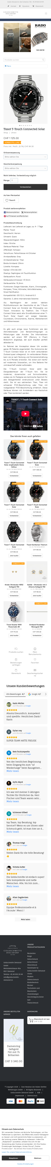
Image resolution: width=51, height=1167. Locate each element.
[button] (11, 200)
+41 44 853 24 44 (38, 2)
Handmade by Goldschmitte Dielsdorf (36, 969)
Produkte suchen (16, 652)
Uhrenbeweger (33, 994)
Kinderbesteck (32, 982)
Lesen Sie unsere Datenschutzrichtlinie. (17, 1152)
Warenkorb (16, 673)
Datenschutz (32, 1096)
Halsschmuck (32, 959)
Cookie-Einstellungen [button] (25, 1164)
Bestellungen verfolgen (16, 664)
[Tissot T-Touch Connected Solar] (14, 531)
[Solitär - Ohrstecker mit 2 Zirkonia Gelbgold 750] (36, 571)
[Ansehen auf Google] (9, 704)
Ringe (29, 956)
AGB (38, 1093)
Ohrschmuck (32, 965)
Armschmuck (32, 962)
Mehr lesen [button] (13, 771)
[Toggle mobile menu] (46, 13)
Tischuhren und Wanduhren (33, 989)
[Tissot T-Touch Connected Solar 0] (25, 99)
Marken (30, 976)
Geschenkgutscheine (35, 674)
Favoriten (35, 663)
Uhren (13, 132)
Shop (6, 132)
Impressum (19, 1096)
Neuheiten (31, 953)
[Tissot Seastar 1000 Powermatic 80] (14, 611)
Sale (28, 1000)
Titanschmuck (32, 1003)
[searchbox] (24, 60)
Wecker (30, 985)
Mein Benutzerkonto (35, 653)
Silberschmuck (33, 979)
